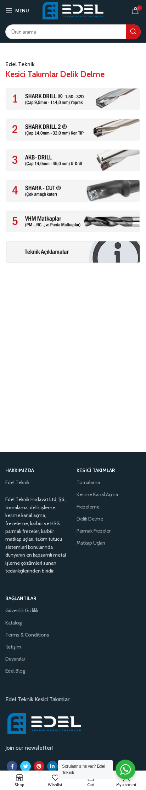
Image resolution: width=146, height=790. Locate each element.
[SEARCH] (133, 31)
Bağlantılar (20, 598)
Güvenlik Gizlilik (21, 610)
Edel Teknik (17, 482)
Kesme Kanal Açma (97, 494)
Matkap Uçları (91, 543)
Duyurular (15, 659)
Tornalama (88, 482)
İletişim (13, 647)
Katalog (13, 623)
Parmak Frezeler (94, 531)
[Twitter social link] (25, 766)
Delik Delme (90, 519)
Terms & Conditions (27, 635)
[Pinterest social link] (39, 766)
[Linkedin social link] (52, 766)
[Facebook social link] (12, 766)
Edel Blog (15, 671)
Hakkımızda (19, 470)
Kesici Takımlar (96, 470)
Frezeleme (88, 507)
